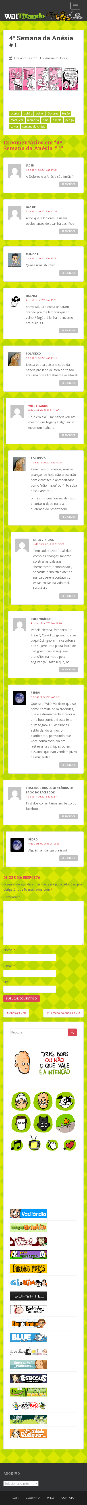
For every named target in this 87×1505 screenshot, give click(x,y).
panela (57, 120)
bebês (28, 113)
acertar (15, 113)
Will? (50, 1498)
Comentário (12, 897)
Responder (69, 184)
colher (40, 113)
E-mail (9, 966)
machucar (17, 120)
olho (46, 120)
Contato (68, 1498)
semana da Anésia (34, 126)
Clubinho (33, 1498)
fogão (66, 113)
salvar (14, 126)
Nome (9, 950)
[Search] (72, 1032)
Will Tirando (38, 406)
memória (33, 120)
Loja (15, 1498)
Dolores (61, 58)
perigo (69, 120)
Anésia (50, 58)
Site (6, 982)
